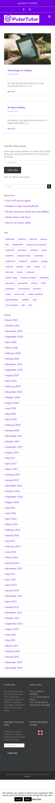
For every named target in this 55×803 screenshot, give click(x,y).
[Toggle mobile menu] (49, 16)
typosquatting (11, 299)
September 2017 (14, 447)
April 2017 (11, 463)
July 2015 (10, 540)
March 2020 (12, 347)
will (30, 305)
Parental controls (28, 277)
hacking (9, 266)
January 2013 (12, 590)
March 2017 (12, 469)
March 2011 (12, 645)
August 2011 (12, 629)
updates (25, 299)
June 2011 (11, 634)
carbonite (9, 250)
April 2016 (11, 518)
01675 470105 (37, 693)
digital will (10, 261)
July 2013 (10, 574)
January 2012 (12, 607)
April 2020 (11, 342)
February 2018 (13, 424)
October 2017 (13, 441)
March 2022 (12, 320)
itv (45, 266)
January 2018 (12, 430)
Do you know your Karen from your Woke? (27, 211)
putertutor (10, 288)
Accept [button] (18, 799)
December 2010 (14, 662)
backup (43, 239)
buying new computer (36, 244)
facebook (23, 261)
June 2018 (11, 408)
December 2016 (14, 485)
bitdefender (17, 244)
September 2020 (14, 336)
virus (35, 299)
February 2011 (13, 651)
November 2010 (14, 667)
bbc (7, 244)
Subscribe (12, 170)
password (9, 283)
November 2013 (14, 568)
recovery (37, 288)
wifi (23, 305)
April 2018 (11, 419)
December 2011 (14, 612)
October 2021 (13, 325)
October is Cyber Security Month (22, 206)
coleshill (9, 255)
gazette (34, 261)
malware (30, 272)
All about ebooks (16, 107)
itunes (37, 266)
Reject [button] (27, 799)
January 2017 (12, 480)
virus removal (11, 305)
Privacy (27, 776)
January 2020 (12, 358)
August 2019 (12, 375)
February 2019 (13, 386)
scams (8, 294)
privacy (34, 283)
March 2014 (12, 557)
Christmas (22, 250)
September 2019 (14, 369)
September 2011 (14, 623)
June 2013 (11, 579)
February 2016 (13, 529)
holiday (19, 266)
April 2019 (11, 380)
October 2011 (13, 618)
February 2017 (13, 474)
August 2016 (12, 502)
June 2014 (11, 551)
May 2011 (11, 640)
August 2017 (12, 452)
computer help (23, 255)
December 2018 (14, 391)
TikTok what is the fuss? (18, 217)
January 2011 (12, 656)
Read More (10, 92)
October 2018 (13, 397)
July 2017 (10, 458)
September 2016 (14, 496)
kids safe (9, 272)
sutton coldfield (35, 294)
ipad (29, 266)
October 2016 (13, 491)
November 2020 (14, 331)
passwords (23, 283)
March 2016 (12, 524)
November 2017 (14, 435)
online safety (11, 277)
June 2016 (11, 513)
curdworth (38, 255)
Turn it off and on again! (18, 200)
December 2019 (14, 364)
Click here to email (39, 698)
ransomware (24, 288)
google (44, 261)
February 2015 (13, 546)
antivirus (22, 239)
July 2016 (10, 507)
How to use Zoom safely (18, 222)
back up (33, 239)
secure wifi (19, 294)
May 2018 (11, 413)
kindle (20, 272)
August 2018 (12, 402)
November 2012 (14, 596)
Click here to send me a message (40, 703)
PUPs (43, 283)
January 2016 (12, 535)
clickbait (34, 250)
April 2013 (11, 584)
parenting (44, 277)
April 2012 (11, 601)
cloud (44, 250)
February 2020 (13, 353)
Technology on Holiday (19, 70)
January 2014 (12, 563)
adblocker (10, 239)
